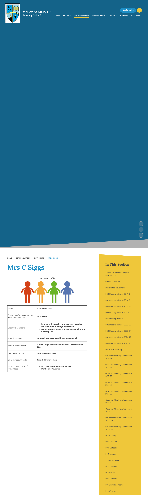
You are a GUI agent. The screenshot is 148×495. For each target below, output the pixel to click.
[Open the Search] (139, 10)
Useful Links (128, 10)
